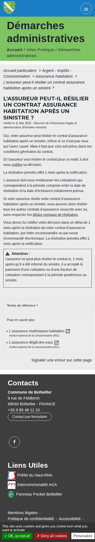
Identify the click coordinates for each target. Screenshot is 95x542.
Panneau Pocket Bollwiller (39, 494)
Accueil (15, 50)
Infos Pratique (40, 50)
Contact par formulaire (29, 417)
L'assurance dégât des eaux (34, 342)
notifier (17, 165)
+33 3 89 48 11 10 (24, 410)
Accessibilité (70, 519)
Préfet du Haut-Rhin (34, 475)
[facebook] (14, 442)
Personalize (83, 536)
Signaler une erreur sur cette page (61, 360)
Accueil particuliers (20, 70)
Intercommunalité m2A (37, 485)
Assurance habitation (55, 76)
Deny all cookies (53, 536)
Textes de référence (21, 305)
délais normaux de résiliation (55, 215)
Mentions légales (23, 513)
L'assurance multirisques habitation (39, 331)
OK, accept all (18, 536)
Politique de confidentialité (31, 519)
